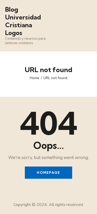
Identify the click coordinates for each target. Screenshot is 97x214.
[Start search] (88, 26)
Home (34, 78)
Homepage (48, 172)
